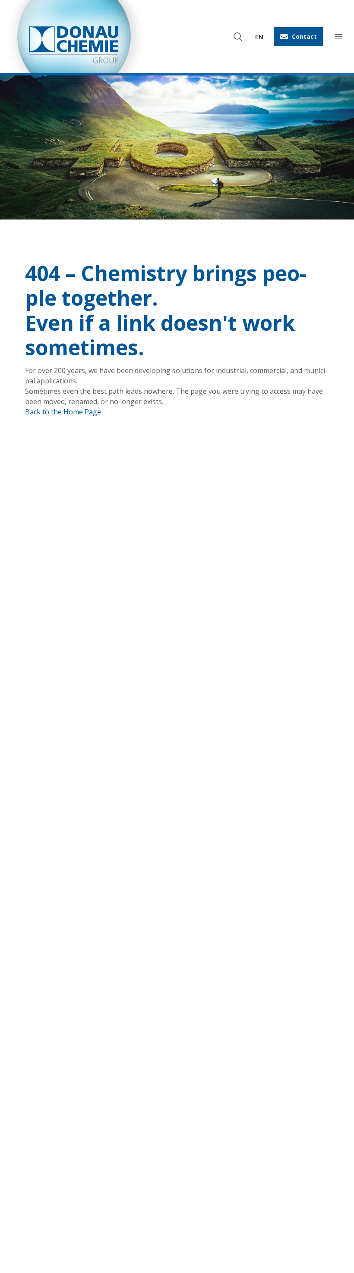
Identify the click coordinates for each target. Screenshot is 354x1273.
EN (259, 37)
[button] (298, 36)
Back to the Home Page (63, 412)
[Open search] (238, 37)
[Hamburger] (338, 36)
